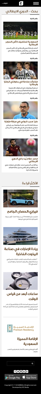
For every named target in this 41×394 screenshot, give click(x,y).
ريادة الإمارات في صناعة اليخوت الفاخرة (21, 251)
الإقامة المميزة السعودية (27, 341)
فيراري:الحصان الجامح (22, 211)
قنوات (5, 3)
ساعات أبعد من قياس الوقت (22, 296)
